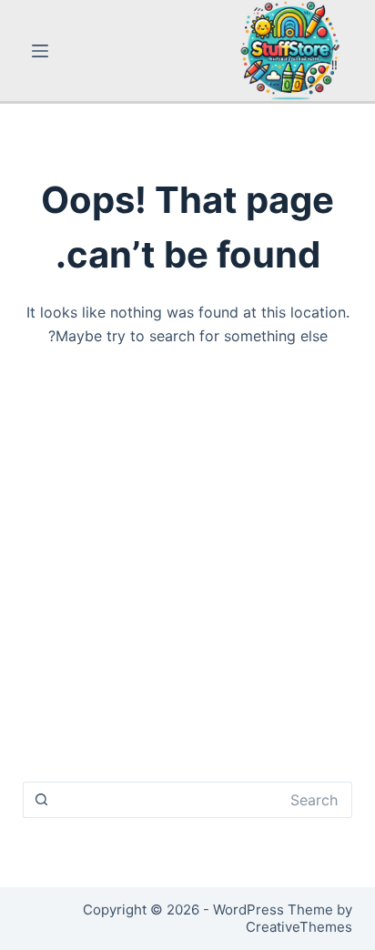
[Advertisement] (187, 572)
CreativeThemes (299, 926)
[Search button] (41, 800)
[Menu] (40, 51)
